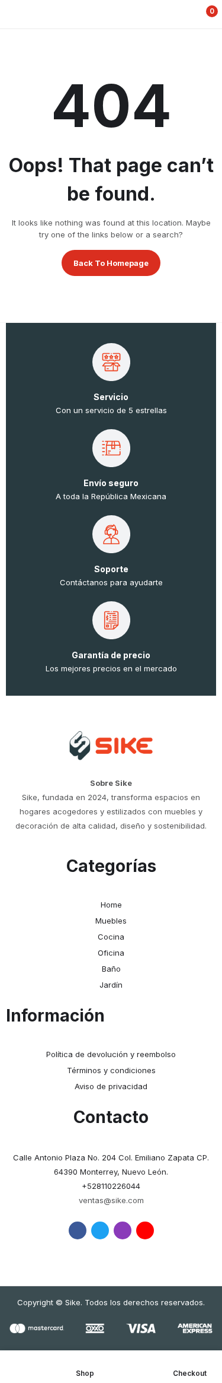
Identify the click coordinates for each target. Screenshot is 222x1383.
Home (111, 904)
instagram (122, 1230)
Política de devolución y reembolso (111, 1054)
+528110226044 (111, 1186)
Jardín (111, 984)
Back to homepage (111, 263)
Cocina (111, 936)
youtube (145, 1230)
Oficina (111, 952)
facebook (77, 1230)
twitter (100, 1230)
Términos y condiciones (111, 1070)
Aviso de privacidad (111, 1086)
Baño (111, 968)
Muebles (111, 920)
